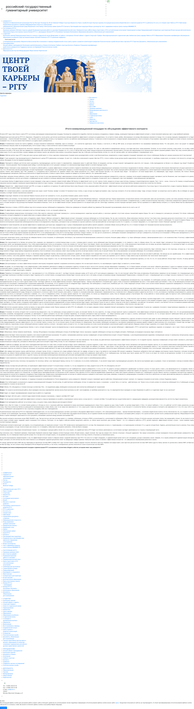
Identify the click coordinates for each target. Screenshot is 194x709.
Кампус (41, 26)
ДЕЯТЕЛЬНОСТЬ (8, 668)
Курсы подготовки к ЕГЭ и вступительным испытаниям (109, 30)
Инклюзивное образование (78, 32)
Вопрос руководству (95, 26)
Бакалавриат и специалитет (11, 572)
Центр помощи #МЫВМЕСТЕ (127, 26)
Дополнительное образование (12, 579)
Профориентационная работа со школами (45, 30)
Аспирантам (96, 41)
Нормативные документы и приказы (14, 24)
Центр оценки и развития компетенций (80, 41)
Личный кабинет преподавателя (12, 45)
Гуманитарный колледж (134, 30)
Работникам (182, 23)
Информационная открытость (34, 24)
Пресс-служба (82, 23)
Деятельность (7, 49)
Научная (16, 50)
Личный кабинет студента (82, 35)
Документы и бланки (41, 45)
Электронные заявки (50, 26)
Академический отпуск (61, 41)
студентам (6, 33)
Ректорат (37, 23)
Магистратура (7, 574)
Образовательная (8, 50)
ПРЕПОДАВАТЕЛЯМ (9, 649)
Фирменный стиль (33, 26)
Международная (24, 50)
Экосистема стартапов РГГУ (124, 41)
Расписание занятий (9, 35)
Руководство (45, 23)
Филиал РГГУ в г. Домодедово (37, 32)
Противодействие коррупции (79, 26)
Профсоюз (77, 45)
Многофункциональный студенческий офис (116, 35)
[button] (14, 76)
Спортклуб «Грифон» (96, 35)
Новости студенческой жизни (12, 606)
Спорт (91, 117)
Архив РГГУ (60, 26)
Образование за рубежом (10, 37)
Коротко (91, 103)
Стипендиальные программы (12, 41)
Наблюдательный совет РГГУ (12, 489)
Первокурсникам (21, 35)
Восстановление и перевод (45, 41)
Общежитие (24, 41)
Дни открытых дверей (25, 30)
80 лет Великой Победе (56, 23)
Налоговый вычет (10, 39)
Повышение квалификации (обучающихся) (176, 35)
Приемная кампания (95, 108)
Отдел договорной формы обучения (30, 37)
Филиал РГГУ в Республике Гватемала (58, 32)
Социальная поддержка (58, 37)
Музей (122, 23)
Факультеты (74, 23)
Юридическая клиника (10, 525)
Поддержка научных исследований (30, 47)
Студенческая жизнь (95, 115)
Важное (91, 104)
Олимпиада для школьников (11, 566)
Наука (91, 112)
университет (7, 21)
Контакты (67, 26)
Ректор (32, 23)
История (89, 23)
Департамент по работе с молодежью (62, 35)
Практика (136, 41)
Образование (159, 35)
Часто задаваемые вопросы (110, 26)
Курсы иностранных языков (19, 32)
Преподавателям (8, 43)
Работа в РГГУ (174, 23)
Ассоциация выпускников (112, 23)
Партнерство (93, 121)
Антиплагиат (52, 45)
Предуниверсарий (146, 30)
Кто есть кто (157, 23)
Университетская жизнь (96, 123)
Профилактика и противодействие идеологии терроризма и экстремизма (13, 540)
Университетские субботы (84, 30)
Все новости (93, 97)
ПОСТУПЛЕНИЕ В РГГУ (10, 550)
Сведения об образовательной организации (16, 23)
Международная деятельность (98, 110)
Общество (92, 119)
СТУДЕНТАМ (7, 598)
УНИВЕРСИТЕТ (7, 473)
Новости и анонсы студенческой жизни (38, 35)
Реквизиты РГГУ (46, 37)
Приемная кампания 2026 (11, 30)
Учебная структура (61, 45)
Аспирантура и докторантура (162, 30)
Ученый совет (166, 23)
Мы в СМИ (92, 106)
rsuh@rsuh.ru (11, 689)
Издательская (43, 50)
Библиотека (133, 35)
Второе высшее (175, 30)
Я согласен (3, 707)
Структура (67, 23)
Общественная (33, 50)
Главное (91, 99)
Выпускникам (32, 41)
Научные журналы (98, 23)
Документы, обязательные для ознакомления (100, 32)
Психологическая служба (107, 41)
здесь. (117, 702)
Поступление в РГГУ (9, 28)
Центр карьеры (141, 35)
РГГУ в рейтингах (148, 23)
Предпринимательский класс (67, 30)
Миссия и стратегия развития (133, 23)
